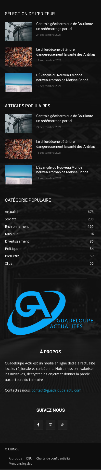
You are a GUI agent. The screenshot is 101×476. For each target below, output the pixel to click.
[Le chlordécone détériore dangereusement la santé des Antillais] (18, 56)
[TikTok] (62, 425)
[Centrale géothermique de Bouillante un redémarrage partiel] (18, 31)
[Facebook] (38, 425)
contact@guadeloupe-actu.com (56, 390)
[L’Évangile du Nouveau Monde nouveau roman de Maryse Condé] (18, 82)
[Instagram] (50, 425)
